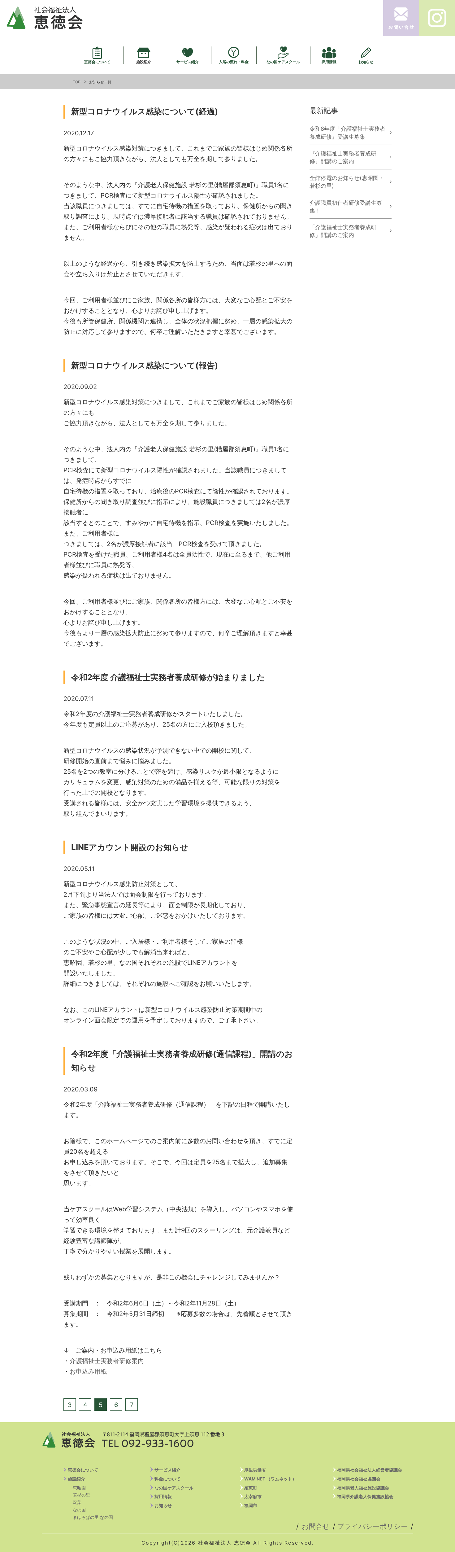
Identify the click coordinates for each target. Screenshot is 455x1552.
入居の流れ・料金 (234, 61)
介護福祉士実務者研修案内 (107, 1361)
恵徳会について (97, 61)
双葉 (77, 1502)
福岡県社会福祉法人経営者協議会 (369, 1469)
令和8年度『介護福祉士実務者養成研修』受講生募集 (347, 132)
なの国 (79, 1509)
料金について (167, 1478)
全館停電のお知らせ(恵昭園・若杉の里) (347, 182)
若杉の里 (81, 1494)
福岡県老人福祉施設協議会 (363, 1487)
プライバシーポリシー (372, 1526)
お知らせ (365, 61)
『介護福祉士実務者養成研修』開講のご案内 (343, 157)
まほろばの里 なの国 (93, 1517)
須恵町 (250, 1487)
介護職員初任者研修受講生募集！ (346, 206)
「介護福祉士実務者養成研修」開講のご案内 (343, 231)
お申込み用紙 (88, 1371)
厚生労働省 (255, 1469)
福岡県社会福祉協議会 (358, 1478)
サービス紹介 (187, 61)
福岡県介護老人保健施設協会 (365, 1496)
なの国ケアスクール (283, 61)
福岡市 (250, 1505)
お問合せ (316, 1526)
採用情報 (329, 61)
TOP (76, 82)
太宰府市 (253, 1496)
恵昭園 (79, 1487)
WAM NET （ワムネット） (270, 1478)
